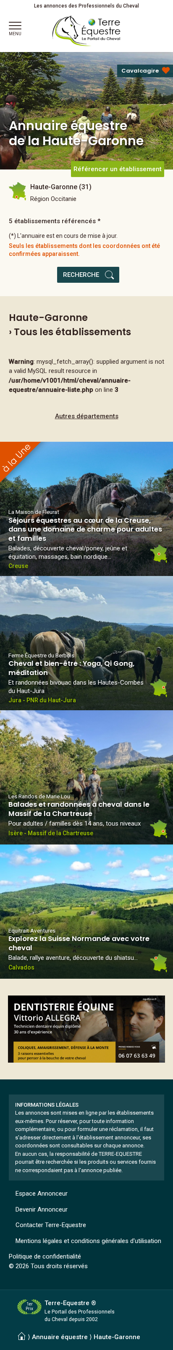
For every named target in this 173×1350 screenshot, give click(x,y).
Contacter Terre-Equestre (51, 1225)
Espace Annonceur (42, 1193)
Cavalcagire (140, 71)
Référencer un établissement (117, 169)
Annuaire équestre (60, 1337)
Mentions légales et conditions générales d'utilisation (88, 1241)
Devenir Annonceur (42, 1209)
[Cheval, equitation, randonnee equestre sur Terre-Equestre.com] (86, 31)
